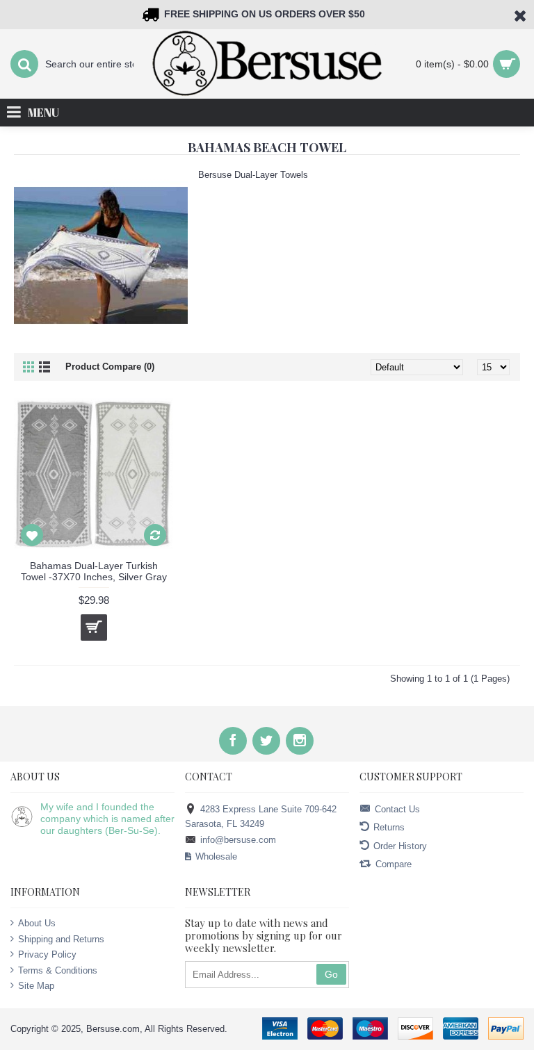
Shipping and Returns (61, 938)
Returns (389, 827)
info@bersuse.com (238, 840)
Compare (393, 864)
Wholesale (216, 856)
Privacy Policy (47, 954)
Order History (400, 845)
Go (331, 974)
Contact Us (397, 809)
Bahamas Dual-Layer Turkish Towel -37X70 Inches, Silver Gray (94, 571)
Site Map (36, 986)
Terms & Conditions (57, 970)
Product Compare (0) (109, 366)
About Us (37, 923)
